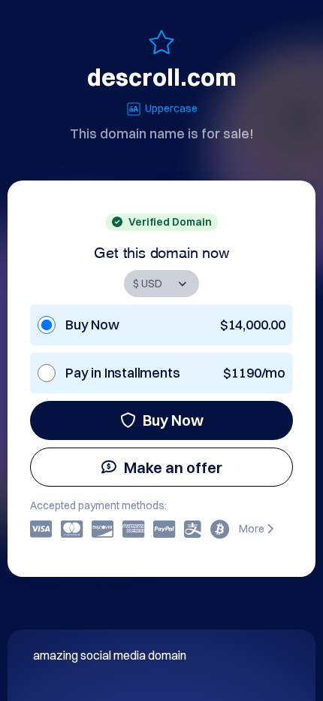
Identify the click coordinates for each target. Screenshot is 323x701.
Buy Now (173, 420)
